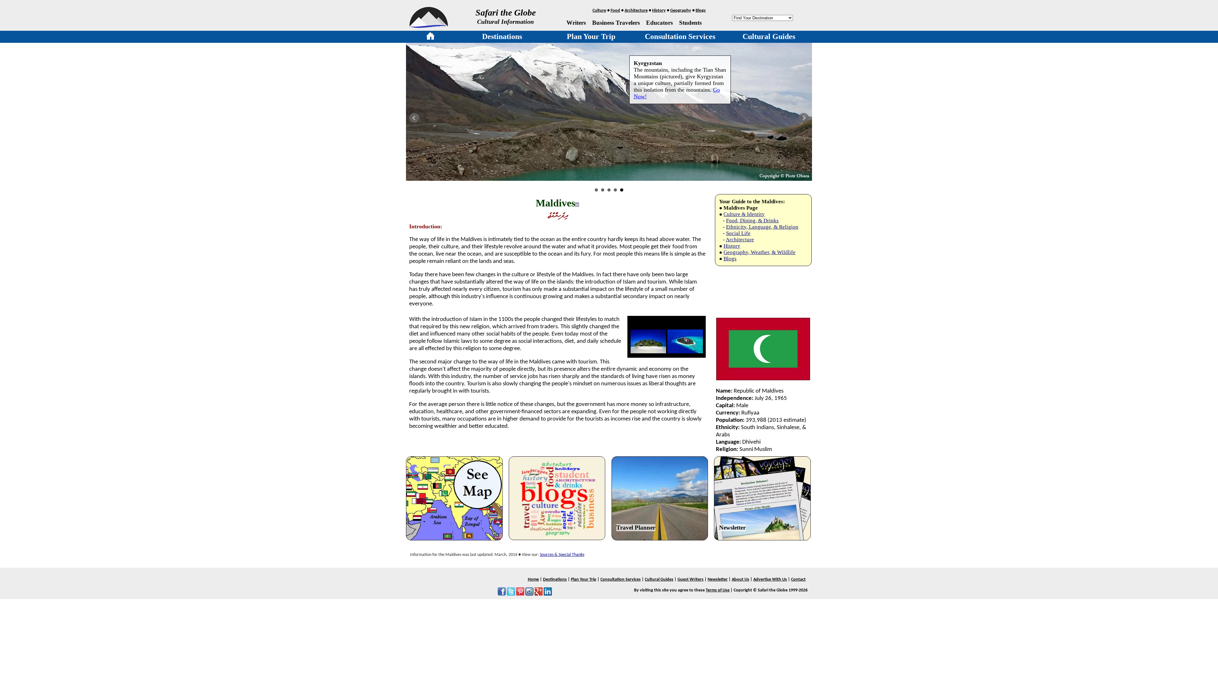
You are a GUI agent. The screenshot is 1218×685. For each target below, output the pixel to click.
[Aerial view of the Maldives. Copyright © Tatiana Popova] (685, 351)
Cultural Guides (769, 36)
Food (615, 10)
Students (690, 22)
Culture (599, 10)
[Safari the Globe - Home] (428, 25)
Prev (414, 118)
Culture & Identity (744, 214)
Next (804, 118)
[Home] (430, 37)
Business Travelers (616, 22)
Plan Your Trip (591, 36)
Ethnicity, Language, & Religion (762, 227)
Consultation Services (680, 36)
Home (533, 579)
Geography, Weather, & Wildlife (760, 252)
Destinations (502, 36)
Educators (659, 22)
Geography (680, 10)
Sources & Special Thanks (562, 554)
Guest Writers (691, 579)
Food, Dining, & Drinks (752, 221)
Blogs (701, 10)
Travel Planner (635, 527)
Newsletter (732, 527)
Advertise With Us (770, 579)
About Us (740, 579)
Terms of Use (718, 590)
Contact (798, 579)
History (659, 10)
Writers (576, 22)
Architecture (636, 10)
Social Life (738, 233)
